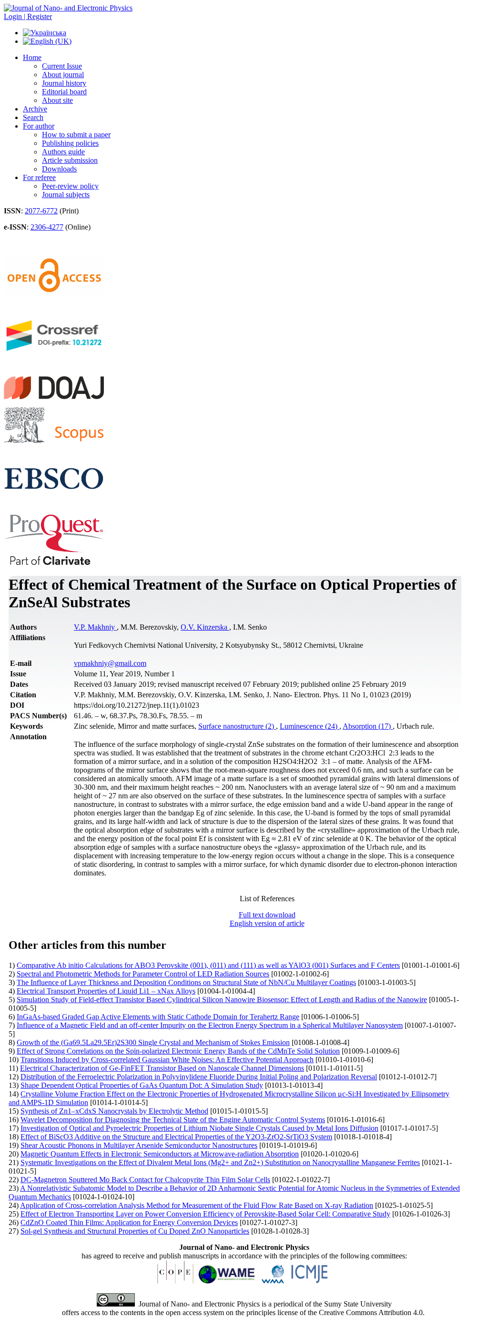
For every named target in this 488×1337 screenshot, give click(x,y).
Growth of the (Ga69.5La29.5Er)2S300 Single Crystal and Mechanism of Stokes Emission (153, 1042)
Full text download (267, 915)
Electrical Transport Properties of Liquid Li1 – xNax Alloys (106, 991)
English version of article (267, 923)
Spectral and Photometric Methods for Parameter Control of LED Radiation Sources (143, 974)
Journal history (64, 83)
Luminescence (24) (309, 726)
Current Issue (62, 66)
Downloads (59, 169)
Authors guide (63, 152)
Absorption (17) (368, 726)
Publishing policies (70, 143)
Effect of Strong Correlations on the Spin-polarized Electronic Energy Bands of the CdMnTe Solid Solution (178, 1051)
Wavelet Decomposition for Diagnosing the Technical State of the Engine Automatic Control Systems (172, 1120)
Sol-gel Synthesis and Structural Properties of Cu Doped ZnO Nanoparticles (134, 1231)
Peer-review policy (70, 186)
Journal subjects (66, 195)
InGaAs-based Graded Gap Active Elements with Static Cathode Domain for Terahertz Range (158, 1017)
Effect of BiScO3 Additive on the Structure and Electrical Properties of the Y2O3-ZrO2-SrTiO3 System (176, 1137)
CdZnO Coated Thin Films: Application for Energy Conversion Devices (129, 1222)
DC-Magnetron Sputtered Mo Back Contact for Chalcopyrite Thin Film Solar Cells (145, 1180)
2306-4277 (46, 227)
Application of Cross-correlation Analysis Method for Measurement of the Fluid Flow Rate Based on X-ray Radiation (196, 1205)
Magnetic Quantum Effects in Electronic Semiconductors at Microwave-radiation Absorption (159, 1154)
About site (57, 100)
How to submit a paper (76, 135)
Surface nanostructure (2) (237, 726)
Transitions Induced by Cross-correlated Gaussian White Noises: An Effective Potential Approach (167, 1060)
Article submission (70, 160)
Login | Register (28, 16)
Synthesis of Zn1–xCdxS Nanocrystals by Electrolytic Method (114, 1111)
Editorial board (64, 92)
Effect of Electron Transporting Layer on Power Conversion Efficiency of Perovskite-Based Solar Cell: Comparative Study (205, 1214)
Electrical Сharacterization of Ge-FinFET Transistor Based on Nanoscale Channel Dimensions (162, 1068)
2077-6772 (41, 211)
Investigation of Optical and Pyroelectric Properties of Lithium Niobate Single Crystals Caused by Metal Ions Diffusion (199, 1128)
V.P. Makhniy (95, 627)
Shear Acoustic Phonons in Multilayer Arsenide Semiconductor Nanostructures (138, 1145)
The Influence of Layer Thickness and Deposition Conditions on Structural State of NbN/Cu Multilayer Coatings (186, 982)
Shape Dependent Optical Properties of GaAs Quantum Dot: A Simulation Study (141, 1085)
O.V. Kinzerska (205, 627)
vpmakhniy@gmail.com (110, 663)
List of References (267, 899)
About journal (63, 74)
